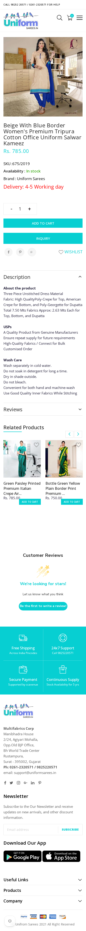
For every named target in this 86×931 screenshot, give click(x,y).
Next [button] (78, 434)
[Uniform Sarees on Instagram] (18, 783)
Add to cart (43, 223)
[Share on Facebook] (8, 252)
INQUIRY (43, 238)
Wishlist (73, 251)
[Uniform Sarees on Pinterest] (40, 783)
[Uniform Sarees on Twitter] (11, 783)
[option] (22, 475)
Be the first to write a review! (43, 606)
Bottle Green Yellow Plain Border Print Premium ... (62, 488)
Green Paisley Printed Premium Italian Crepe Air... (22, 488)
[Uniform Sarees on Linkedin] (32, 783)
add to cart (30, 501)
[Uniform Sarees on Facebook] (5, 783)
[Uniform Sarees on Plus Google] (25, 783)
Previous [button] (69, 434)
